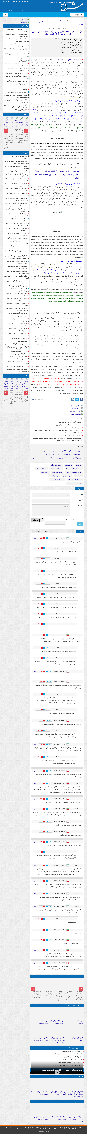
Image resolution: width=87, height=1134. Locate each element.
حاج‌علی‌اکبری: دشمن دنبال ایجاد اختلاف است (16, 252)
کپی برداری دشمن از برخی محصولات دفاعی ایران (18, 30)
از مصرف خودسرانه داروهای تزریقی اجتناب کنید (21, 396)
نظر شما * (79, 505)
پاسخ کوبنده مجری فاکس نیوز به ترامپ (16, 203)
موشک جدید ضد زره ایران (64, 454)
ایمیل (81, 500)
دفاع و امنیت (76, 14)
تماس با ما (13, 1)
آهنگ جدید (78, 476)
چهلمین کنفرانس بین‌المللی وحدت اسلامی (58, 1118)
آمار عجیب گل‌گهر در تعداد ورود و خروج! (39, 1092)
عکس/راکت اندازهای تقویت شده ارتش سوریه (68, 425)
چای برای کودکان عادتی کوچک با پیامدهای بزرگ (16, 397)
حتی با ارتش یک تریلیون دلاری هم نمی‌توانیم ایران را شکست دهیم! (18, 60)
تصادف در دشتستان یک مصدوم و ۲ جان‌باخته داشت (11, 135)
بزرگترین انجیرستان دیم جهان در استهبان (41, 1118)
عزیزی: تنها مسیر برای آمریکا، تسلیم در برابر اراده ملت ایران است (17, 290)
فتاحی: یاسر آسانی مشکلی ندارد (18, 84)
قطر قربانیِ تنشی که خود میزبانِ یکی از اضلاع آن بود (17, 101)
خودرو (81, 977)
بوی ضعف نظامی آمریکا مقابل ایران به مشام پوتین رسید (17, 35)
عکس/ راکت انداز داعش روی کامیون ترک (69, 435)
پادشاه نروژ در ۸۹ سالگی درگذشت (17, 338)
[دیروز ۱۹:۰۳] (74, 1109)
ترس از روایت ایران (21, 87)
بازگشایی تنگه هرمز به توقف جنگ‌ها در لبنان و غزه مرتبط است (17, 40)
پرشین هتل (44, 472)
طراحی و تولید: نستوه (43, 1131)
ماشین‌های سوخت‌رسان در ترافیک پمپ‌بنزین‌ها (18, 157)
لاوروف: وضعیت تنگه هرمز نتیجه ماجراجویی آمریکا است (19, 329)
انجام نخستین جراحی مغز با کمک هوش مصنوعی (26, 396)
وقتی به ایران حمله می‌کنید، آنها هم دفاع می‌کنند (16, 50)
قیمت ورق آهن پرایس (75, 479)
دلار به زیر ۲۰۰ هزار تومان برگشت (72, 1060)
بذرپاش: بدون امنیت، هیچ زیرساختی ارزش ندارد (17, 220)
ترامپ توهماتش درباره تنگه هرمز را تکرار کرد (16, 334)
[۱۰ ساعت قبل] (21, 386)
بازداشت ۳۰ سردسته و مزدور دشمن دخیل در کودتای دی (18, 272)
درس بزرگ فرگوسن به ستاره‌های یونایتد (16, 73)
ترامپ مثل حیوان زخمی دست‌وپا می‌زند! (16, 92)
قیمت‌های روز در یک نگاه (75, 1048)
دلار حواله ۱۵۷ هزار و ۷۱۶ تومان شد (72, 1057)
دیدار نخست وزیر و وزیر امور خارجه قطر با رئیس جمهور (76, 1119)
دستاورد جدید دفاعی (49, 454)
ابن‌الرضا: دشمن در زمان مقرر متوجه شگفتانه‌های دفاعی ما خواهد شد (18, 215)
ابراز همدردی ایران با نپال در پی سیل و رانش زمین (17, 320)
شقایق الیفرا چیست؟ (21, 110)
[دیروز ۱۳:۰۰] (57, 1109)
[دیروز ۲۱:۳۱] (74, 1084)
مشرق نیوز (67, 5)
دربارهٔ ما (5, 1)
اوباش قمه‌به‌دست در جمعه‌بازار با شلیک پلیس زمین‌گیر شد (17, 55)
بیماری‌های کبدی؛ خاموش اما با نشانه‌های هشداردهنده (16, 65)
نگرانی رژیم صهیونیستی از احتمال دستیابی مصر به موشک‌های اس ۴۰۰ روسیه (16, 106)
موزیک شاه (68, 465)
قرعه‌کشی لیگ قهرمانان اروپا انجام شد (58, 1092)
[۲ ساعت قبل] (39, 1013)
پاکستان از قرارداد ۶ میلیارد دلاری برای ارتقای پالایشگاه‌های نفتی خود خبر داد (17, 353)
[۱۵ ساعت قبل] (6, 386)
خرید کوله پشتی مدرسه (74, 483)
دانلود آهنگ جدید (41, 469)
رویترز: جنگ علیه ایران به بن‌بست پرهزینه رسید (16, 189)
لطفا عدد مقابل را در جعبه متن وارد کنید (72, 519)
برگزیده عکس (79, 1102)
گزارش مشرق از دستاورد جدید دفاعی (57, 29)
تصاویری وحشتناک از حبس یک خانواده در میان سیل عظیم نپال (16, 96)
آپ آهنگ (79, 465)
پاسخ (35, 538)
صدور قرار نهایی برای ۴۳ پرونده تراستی (16, 344)
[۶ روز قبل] (57, 984)
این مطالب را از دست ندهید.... (74, 1006)
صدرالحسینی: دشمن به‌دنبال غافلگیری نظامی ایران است (17, 229)
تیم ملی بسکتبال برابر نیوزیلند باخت (17, 286)
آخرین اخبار (24, 153)
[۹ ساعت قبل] (26, 387)
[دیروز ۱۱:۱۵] (39, 1084)
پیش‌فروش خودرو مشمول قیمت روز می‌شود (47, 994)
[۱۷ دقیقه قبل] (74, 1013)
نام (82, 494)
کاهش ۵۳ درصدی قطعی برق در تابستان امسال (16, 242)
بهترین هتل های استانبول (74, 469)
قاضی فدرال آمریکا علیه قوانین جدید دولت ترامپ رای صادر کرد (18, 358)
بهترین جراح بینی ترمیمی (74, 472)
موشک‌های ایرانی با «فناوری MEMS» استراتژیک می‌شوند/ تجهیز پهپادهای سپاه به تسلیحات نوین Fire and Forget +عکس (57, 175)
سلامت (26, 376)
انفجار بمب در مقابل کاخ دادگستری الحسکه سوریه (18, 282)
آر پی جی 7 (78, 451)
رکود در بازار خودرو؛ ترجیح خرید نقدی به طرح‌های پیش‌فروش (79, 995)
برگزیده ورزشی (79, 1076)
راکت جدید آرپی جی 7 (62, 458)
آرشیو (20, 1)
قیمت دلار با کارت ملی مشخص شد (72, 1051)
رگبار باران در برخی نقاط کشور (76, 1039)
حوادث (26, 114)
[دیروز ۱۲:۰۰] (39, 1109)
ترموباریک (44, 458)
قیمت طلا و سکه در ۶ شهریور (77, 1022)
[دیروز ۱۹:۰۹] (39, 1030)
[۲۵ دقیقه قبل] (57, 1013)
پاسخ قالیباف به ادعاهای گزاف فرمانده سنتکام (17, 304)
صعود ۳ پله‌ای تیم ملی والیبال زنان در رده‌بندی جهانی (17, 210)
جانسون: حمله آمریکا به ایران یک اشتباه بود (17, 77)
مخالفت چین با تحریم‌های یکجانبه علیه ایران (17, 247)
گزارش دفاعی (62, 451)
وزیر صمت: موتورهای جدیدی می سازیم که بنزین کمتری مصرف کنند (17, 162)
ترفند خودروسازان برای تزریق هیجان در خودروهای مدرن (68, 996)
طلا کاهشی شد (22, 89)
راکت (51, 458)
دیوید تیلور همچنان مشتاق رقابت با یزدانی (15, 258)
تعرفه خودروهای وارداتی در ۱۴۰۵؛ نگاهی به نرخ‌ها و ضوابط (58, 996)
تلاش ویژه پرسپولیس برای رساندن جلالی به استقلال (16, 234)
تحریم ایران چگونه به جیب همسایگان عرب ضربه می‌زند (17, 370)
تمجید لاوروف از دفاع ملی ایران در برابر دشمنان (17, 167)
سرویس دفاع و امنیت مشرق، (67, 59)
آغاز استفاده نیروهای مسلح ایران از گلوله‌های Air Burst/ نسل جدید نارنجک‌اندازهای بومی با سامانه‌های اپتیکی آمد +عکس (59, 431)
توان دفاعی (36, 458)
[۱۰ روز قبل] (36, 984)
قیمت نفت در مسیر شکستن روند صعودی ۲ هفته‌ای (16, 325)
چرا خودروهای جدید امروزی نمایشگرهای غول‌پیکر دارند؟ (36, 994)
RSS (25, 1)
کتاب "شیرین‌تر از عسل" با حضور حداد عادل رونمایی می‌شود (17, 309)
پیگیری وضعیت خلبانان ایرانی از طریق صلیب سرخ (40, 1039)
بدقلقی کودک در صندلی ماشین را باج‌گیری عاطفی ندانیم (11, 398)
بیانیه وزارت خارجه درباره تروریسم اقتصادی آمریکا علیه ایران (18, 267)
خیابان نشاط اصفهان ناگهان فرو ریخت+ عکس (57, 1022)
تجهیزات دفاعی (42, 451)
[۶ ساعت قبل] (74, 1030)
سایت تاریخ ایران (56, 465)
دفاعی (70, 451)
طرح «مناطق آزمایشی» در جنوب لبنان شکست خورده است (17, 175)
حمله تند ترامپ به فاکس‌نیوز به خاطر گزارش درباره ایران (17, 45)
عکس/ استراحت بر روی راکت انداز (71, 428)
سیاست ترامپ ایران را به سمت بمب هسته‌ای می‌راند (18, 69)
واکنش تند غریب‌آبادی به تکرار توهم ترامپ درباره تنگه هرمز (18, 262)
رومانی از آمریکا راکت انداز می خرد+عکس (69, 422)
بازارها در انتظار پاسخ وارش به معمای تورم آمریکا (16, 277)
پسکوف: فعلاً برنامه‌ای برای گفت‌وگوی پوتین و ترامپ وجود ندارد (17, 299)
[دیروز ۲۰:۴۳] (57, 1084)
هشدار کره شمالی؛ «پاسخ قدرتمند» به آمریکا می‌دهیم (17, 185)
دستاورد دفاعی (78, 454)
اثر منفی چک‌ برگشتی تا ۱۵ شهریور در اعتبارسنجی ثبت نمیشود (17, 199)
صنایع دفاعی (52, 451)
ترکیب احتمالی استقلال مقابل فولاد (17, 206)
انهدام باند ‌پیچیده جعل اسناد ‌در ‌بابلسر (41, 1022)
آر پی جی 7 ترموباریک (76, 458)
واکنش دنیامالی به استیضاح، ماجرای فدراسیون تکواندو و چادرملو (75, 1094)
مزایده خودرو (67, 476)
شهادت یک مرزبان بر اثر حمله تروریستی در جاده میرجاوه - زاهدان (58, 1040)
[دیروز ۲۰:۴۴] (57, 1030)
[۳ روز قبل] (78, 984)
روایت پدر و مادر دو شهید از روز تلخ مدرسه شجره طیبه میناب (62, 1070)
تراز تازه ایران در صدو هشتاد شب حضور (16, 316)
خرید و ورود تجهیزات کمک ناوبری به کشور (18, 194)
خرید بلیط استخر (54, 476)
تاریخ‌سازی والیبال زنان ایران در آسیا (17, 81)
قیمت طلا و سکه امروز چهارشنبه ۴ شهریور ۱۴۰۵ (68, 1054)
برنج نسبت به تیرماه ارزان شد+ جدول (16, 366)
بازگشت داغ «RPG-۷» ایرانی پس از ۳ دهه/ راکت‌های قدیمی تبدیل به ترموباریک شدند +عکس (57, 33)
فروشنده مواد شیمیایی (57, 479)
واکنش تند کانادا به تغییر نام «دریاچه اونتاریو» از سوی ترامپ (17, 295)
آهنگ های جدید (57, 472)
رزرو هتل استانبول (56, 469)
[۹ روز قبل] (47, 984)
